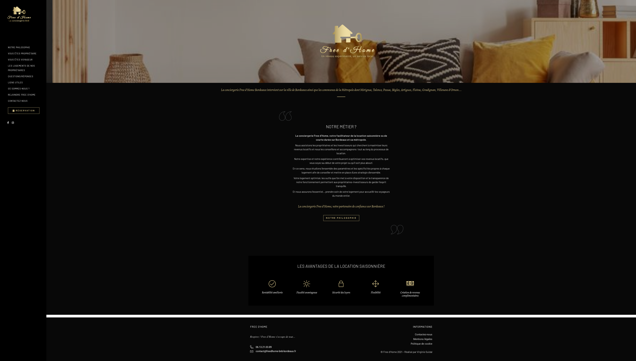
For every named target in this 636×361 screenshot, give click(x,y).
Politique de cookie (421, 343)
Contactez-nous (423, 334)
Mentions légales (422, 339)
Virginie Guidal (424, 351)
